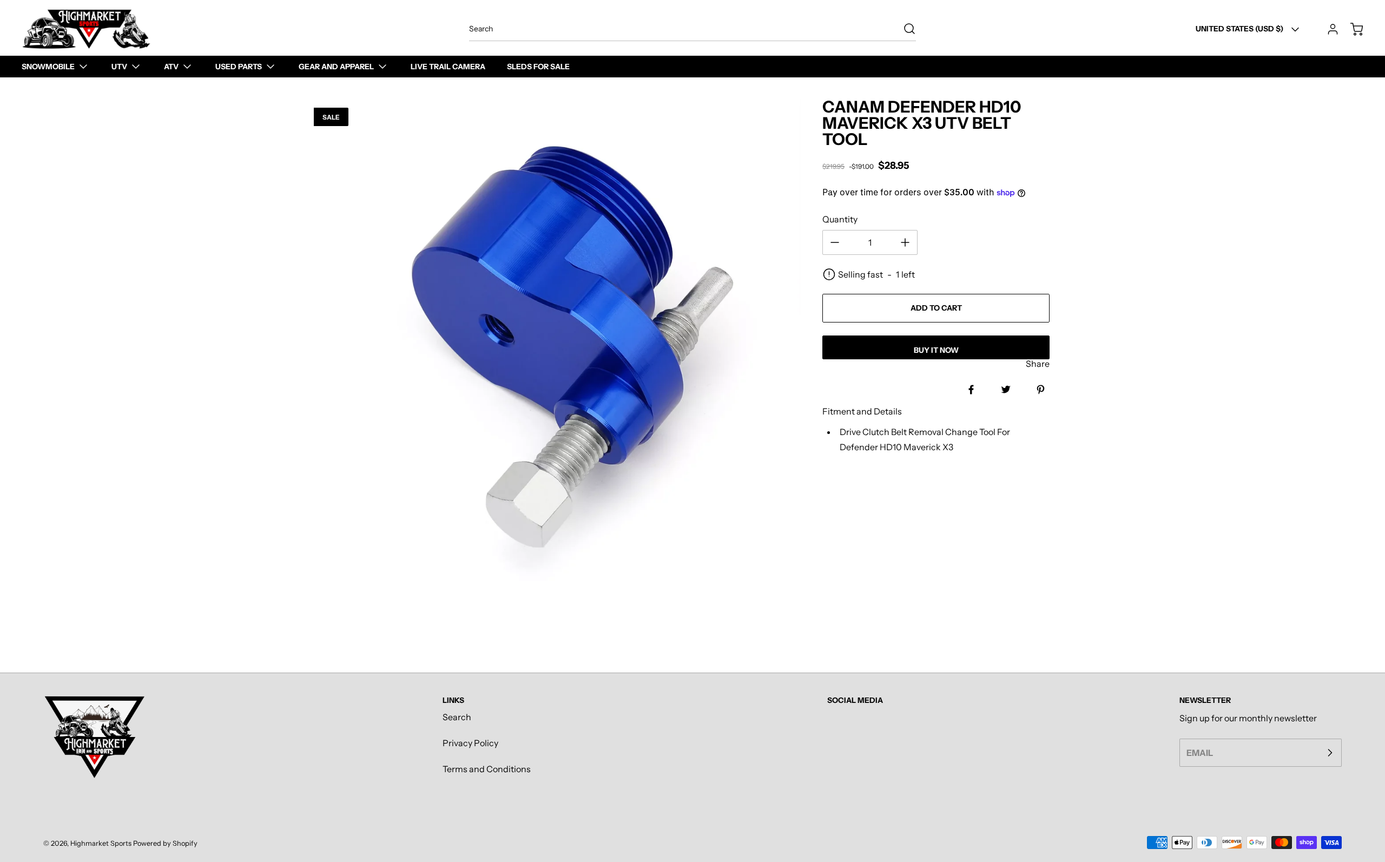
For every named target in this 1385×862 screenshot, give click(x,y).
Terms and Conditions (487, 769)
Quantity (840, 219)
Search (457, 717)
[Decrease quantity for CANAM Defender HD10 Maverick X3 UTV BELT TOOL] (835, 242)
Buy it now (936, 350)
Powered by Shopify (165, 843)
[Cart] (1351, 29)
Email (1199, 752)
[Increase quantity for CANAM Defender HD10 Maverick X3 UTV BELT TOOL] (905, 242)
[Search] (904, 29)
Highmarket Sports (100, 843)
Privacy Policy (470, 743)
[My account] (1328, 29)
